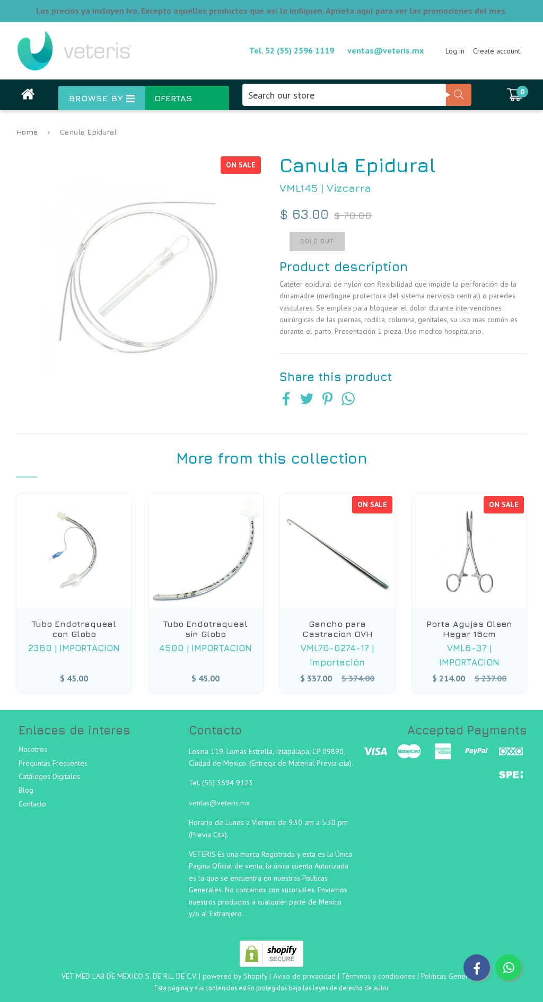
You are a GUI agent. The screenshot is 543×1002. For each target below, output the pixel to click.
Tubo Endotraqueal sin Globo (205, 629)
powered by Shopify (235, 976)
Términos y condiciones (378, 976)
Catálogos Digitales (49, 776)
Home (27, 131)
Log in (455, 51)
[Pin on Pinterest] (327, 400)
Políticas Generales (451, 976)
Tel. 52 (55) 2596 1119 (291, 50)
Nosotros (33, 749)
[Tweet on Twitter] (306, 400)
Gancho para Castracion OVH (337, 629)
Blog (26, 790)
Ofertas (173, 98)
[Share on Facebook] (286, 400)
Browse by (97, 98)
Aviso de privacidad (304, 976)
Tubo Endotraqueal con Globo (74, 629)
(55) (209, 782)
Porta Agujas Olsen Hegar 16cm (469, 629)
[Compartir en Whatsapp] (348, 400)
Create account (496, 51)
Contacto (32, 804)
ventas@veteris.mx (385, 50)
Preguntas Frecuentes (53, 763)
